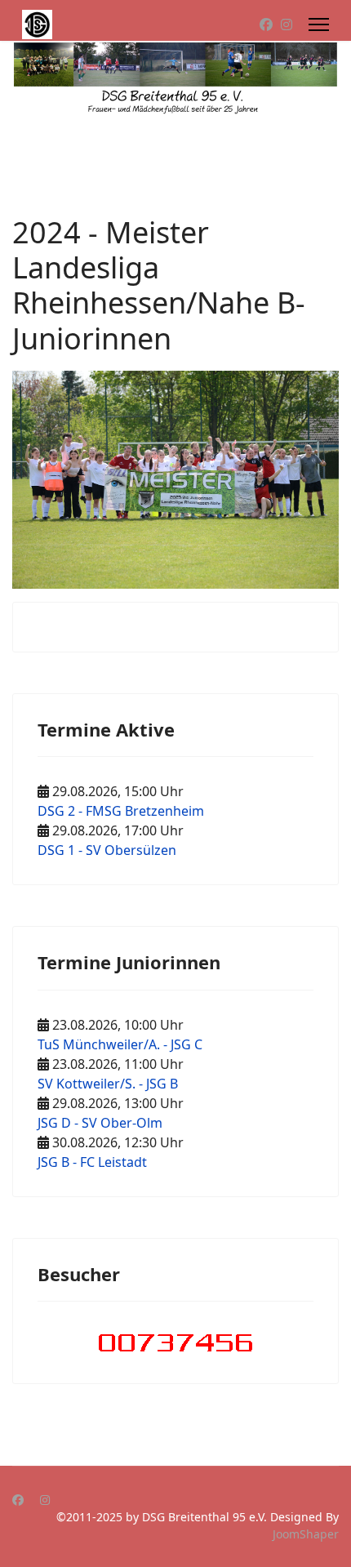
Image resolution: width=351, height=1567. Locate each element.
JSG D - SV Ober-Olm (100, 1123)
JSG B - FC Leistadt (92, 1162)
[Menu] (319, 24)
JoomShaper (306, 1534)
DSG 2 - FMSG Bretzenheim (121, 811)
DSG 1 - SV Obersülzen (107, 850)
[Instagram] (286, 24)
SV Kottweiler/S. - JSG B (108, 1084)
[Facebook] (266, 24)
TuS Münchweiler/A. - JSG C (120, 1044)
